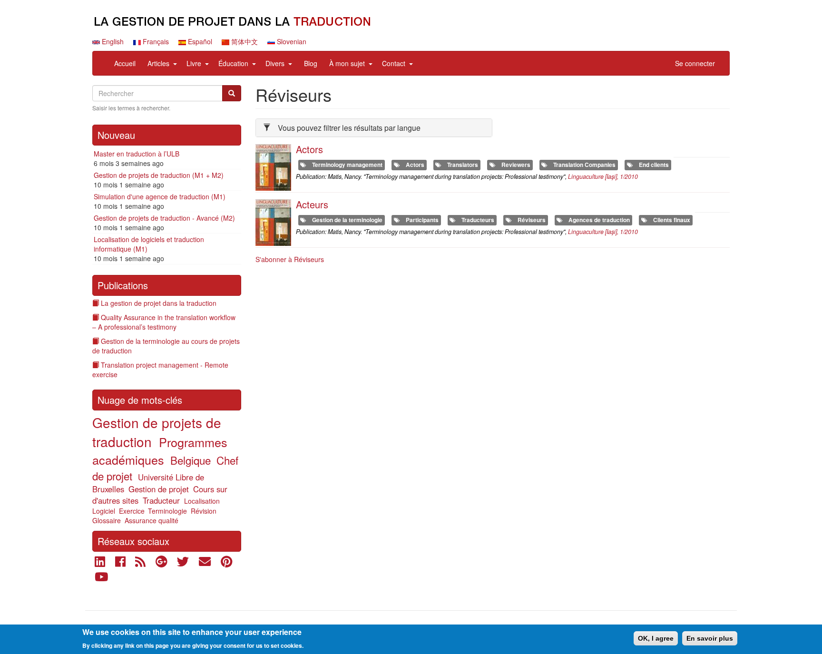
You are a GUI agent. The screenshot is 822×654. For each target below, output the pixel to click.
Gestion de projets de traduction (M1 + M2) (159, 175)
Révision (203, 511)
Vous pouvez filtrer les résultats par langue (349, 127)
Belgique (190, 460)
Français (155, 41)
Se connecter (695, 63)
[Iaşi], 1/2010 (603, 176)
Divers (274, 63)
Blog (310, 63)
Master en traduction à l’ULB (136, 153)
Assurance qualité (151, 520)
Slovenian (290, 41)
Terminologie (167, 511)
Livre (193, 63)
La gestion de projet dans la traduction (158, 303)
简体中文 (243, 41)
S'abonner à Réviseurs (289, 259)
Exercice (132, 511)
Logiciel (103, 511)
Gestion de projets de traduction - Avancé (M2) (164, 218)
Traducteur (161, 500)
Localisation (202, 501)
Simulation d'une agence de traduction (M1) (159, 196)
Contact (393, 63)
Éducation (233, 63)
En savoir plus (709, 638)
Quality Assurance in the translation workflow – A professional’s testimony (163, 322)
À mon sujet (347, 63)
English (112, 41)
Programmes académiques (159, 450)
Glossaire (106, 520)
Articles (158, 63)
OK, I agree (656, 638)
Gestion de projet (158, 489)
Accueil (125, 63)
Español (199, 41)
